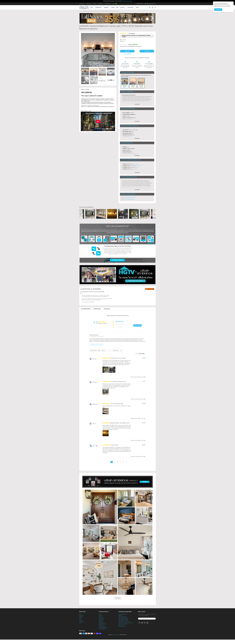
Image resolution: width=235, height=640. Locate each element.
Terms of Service (102, 626)
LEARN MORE (117, 260)
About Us (100, 617)
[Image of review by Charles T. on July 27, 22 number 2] (112, 370)
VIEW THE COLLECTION (127, 1)
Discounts (101, 622)
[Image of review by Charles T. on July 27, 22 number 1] (106, 370)
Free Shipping (82, 3)
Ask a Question (150, 289)
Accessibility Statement (103, 628)
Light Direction (121, 625)
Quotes (94, 3)
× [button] (232, 2)
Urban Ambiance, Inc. (115, 635)
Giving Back (107, 309)
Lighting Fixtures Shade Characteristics (125, 623)
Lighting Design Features (123, 618)
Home (80, 11)
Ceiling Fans (130, 7)
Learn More (136, 164)
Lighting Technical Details (123, 619)
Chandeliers (98, 7)
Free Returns (88, 3)
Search (100, 614)
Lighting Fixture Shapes (122, 624)
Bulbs (114, 3)
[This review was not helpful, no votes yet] (144, 377)
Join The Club (218, 9)
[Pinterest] (142, 623)
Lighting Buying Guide (122, 614)
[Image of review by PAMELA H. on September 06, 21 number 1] (106, 412)
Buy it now (147, 51)
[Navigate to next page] (126, 462)
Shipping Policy (102, 623)
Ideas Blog (120, 615)
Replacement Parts (102, 624)
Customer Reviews (85, 309)
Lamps (137, 7)
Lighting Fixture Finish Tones (123, 622)
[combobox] (106, 351)
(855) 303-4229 (140, 3)
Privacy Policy (101, 625)
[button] (81, 214)
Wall (117, 7)
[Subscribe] (154, 619)
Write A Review (137, 325)
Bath (91, 7)
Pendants (106, 7)
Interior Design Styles (122, 617)
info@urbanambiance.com (151, 3)
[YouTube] (147, 623)
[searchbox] (93, 351)
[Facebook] (139, 623)
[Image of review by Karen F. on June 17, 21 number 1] (106, 434)
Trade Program (100, 3)
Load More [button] (117, 598)
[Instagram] (145, 623)
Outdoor (122, 7)
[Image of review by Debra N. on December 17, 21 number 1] (106, 392)
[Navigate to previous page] (109, 462)
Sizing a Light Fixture (122, 626)
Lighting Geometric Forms (123, 620)
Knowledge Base (102, 629)
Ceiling (112, 7)
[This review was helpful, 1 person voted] (142, 418)
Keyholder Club (108, 3)
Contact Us (101, 615)
